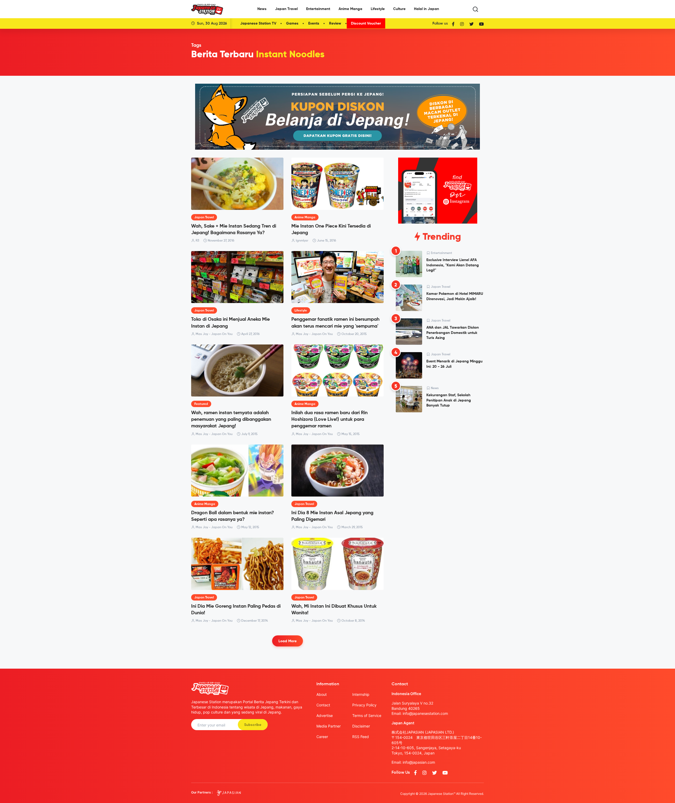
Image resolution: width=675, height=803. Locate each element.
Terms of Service (366, 715)
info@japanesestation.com (425, 713)
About (321, 694)
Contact (323, 705)
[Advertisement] (438, 457)
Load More (287, 641)
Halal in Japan (426, 9)
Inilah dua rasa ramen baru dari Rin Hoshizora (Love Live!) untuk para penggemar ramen (329, 419)
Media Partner (328, 726)
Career (322, 736)
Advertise (324, 715)
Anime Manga (350, 9)
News (262, 9)
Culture (399, 9)
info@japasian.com (419, 762)
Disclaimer (361, 726)
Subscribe (252, 725)
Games (292, 23)
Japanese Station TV (258, 23)
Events (313, 23)
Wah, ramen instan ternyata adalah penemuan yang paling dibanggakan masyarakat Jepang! (231, 419)
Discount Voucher (366, 23)
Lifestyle (378, 9)
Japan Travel (286, 9)
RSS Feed (360, 736)
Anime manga (305, 217)
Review (335, 23)
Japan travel (204, 217)
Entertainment (318, 9)
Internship (360, 694)
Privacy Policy (364, 705)
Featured (201, 404)
